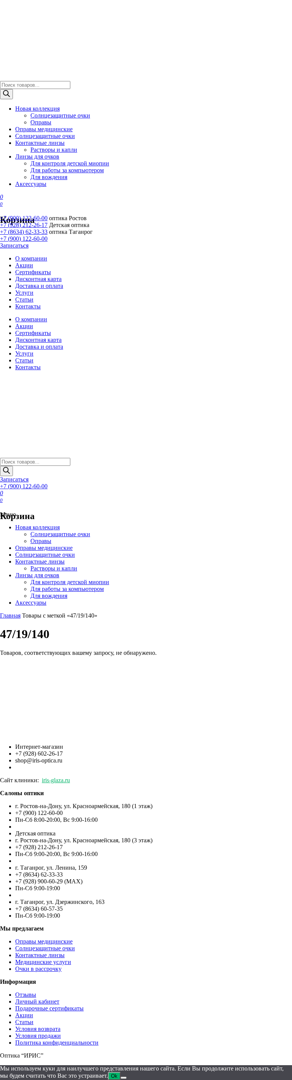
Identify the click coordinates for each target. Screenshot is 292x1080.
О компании (31, 258)
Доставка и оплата (39, 286)
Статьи (24, 299)
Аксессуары (30, 184)
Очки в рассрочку (38, 969)
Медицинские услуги (43, 962)
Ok (114, 1076)
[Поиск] (6, 94)
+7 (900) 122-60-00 (24, 218)
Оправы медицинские (44, 129)
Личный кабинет (37, 1001)
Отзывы (25, 994)
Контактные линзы (40, 143)
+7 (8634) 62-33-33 (24, 232)
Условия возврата (37, 1029)
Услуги (24, 292)
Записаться (14, 245)
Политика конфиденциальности (56, 1042)
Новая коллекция (37, 108)
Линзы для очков (37, 156)
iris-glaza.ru (56, 780)
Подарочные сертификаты (49, 1008)
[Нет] (124, 1078)
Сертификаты (33, 272)
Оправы (40, 122)
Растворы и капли (53, 149)
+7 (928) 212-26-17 (24, 225)
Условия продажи (38, 1035)
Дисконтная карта (38, 279)
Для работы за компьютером (67, 170)
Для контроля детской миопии (69, 163)
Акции (24, 265)
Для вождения (48, 177)
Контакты (28, 306)
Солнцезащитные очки (60, 115)
